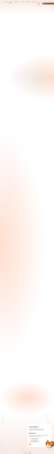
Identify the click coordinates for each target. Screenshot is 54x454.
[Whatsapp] (30, 444)
